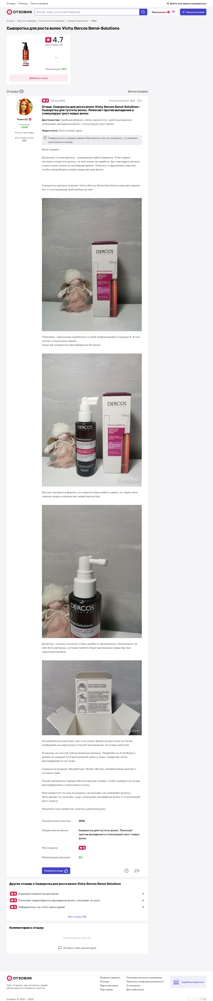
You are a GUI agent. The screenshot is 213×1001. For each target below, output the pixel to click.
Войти (173, 3)
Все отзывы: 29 (53, 44)
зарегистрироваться (194, 3)
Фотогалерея (138, 91)
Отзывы (11, 3)
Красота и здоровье (26, 20)
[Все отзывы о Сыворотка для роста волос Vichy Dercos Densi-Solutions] (26, 53)
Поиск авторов (39, 3)
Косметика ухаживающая (52, 20)
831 (24, 140)
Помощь (23, 3)
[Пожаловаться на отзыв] (126, 870)
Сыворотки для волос (78, 20)
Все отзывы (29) (77, 916)
